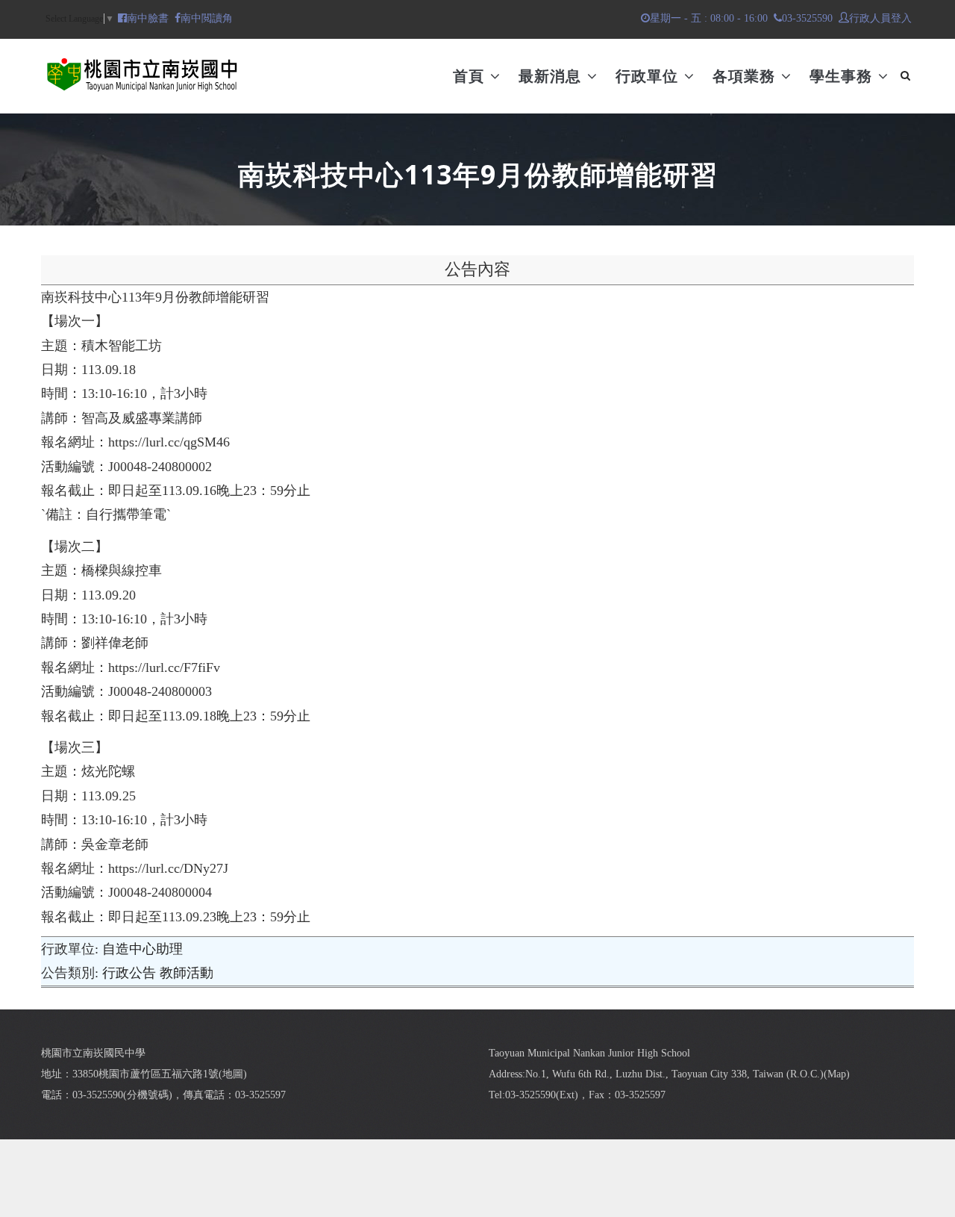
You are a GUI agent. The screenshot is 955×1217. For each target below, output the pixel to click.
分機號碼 (148, 1095)
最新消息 (552, 76)
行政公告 (129, 972)
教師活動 (186, 972)
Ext (567, 1095)
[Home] (141, 69)
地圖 (232, 1074)
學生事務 (843, 76)
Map (836, 1074)
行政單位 (649, 76)
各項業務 (746, 76)
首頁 (471, 76)
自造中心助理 (142, 948)
